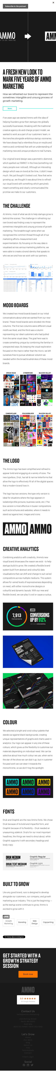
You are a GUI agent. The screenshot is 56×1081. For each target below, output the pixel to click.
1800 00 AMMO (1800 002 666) (28, 1027)
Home (28, 1037)
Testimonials (28, 1050)
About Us (28, 1045)
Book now (28, 974)
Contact (28, 1053)
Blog (28, 1043)
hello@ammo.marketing (28, 1014)
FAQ (28, 1048)
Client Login (28, 1057)
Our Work (28, 1040)
